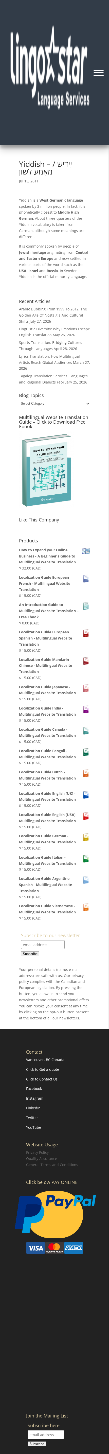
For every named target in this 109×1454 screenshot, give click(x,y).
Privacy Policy (37, 1152)
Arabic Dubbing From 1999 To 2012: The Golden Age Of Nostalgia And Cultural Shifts (53, 315)
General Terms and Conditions (52, 1164)
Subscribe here (44, 1425)
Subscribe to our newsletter (50, 935)
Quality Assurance (41, 1158)
